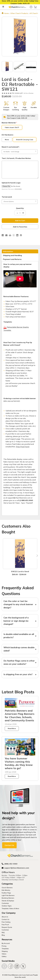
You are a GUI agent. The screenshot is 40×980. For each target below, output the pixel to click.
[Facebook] (3, 235)
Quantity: (20, 208)
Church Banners (7, 887)
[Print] (10, 235)
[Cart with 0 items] (35, 7)
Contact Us (9, 845)
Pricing (4, 946)
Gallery (4, 956)
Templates (5, 948)
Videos (4, 954)
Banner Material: (9, 123)
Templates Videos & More (10, 908)
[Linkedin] (17, 235)
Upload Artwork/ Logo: (11, 183)
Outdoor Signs (7, 906)
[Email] (6, 235)
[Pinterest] (21, 235)
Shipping (5, 951)
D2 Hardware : (8, 135)
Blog (3, 935)
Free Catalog (6, 922)
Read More (12, 728)
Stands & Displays (8, 901)
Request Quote (7, 927)
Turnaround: (7, 197)
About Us (5, 917)
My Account (6, 943)
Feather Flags (6, 893)
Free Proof (5, 924)
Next (37, 555)
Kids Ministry (6, 890)
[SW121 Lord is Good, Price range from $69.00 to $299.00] (20, 554)
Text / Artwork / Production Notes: (16, 158)
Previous (3, 555)
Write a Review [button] (28, 93)
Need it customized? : (11, 147)
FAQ (3, 932)
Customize (5, 903)
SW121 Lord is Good (20, 571)
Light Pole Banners (8, 895)
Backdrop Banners (8, 898)
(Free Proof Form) (22, 447)
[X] (14, 235)
